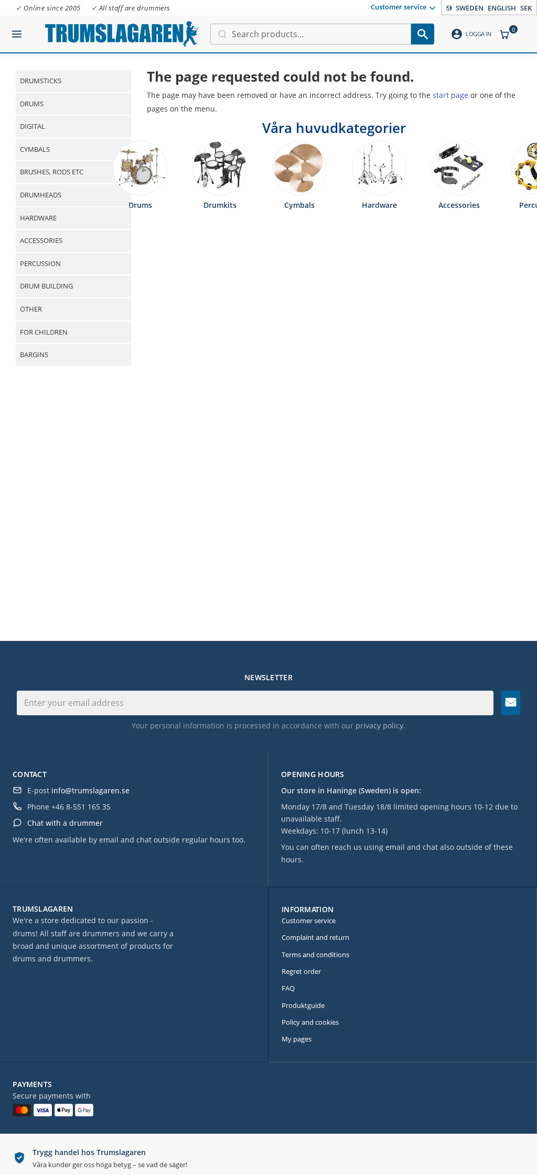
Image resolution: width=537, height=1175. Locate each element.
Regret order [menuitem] (301, 971)
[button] (16, 29)
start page (450, 95)
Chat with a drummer (65, 823)
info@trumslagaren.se (90, 790)
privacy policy (379, 725)
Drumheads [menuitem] (40, 194)
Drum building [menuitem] (46, 286)
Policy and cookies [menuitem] (310, 1022)
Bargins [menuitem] (34, 354)
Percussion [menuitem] (40, 263)
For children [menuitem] (44, 332)
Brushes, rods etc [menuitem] (51, 171)
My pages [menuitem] (297, 1039)
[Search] (422, 34)
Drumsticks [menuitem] (40, 80)
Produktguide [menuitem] (303, 1005)
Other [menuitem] (31, 309)
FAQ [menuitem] (288, 988)
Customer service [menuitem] (398, 7)
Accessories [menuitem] (41, 240)
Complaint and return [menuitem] (315, 937)
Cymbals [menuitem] (35, 149)
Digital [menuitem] (32, 126)
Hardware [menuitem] (38, 218)
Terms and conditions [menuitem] (315, 954)
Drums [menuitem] (32, 103)
